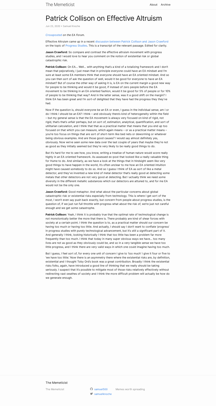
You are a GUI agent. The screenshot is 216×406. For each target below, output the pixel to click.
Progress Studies (76, 45)
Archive (165, 4)
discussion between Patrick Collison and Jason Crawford (131, 41)
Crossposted (54, 35)
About (153, 4)
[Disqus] (108, 327)
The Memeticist (60, 4)
